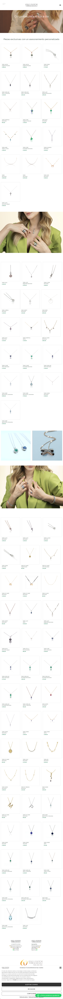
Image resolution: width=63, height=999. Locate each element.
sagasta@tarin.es (35, 947)
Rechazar (31, 989)
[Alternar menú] (60, 5)
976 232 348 (34, 948)
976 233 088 (16, 948)
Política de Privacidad (33, 997)
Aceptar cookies (31, 984)
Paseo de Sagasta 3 (36, 945)
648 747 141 (34, 949)
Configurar (31, 993)
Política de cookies (24, 997)
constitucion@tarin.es (16, 947)
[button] (60, 968)
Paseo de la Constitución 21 (16, 945)
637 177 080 (16, 949)
